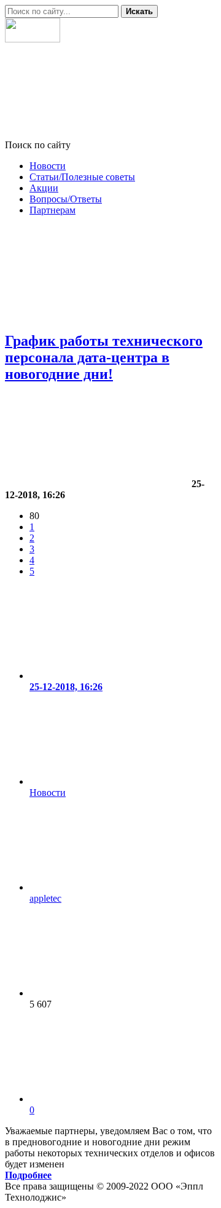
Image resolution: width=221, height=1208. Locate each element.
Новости (47, 166)
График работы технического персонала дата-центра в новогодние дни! (104, 357)
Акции (43, 188)
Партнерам (52, 210)
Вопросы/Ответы (65, 199)
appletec (45, 898)
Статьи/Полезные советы (82, 177)
